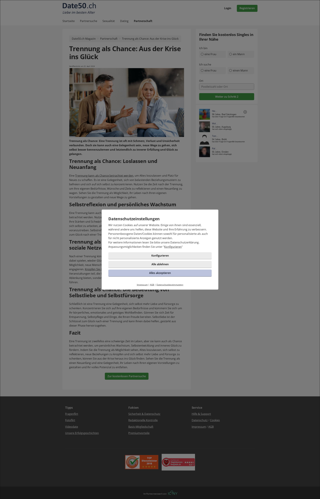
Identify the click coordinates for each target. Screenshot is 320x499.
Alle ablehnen (160, 264)
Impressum (142, 284)
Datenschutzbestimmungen (169, 284)
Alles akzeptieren (160, 273)
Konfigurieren (173, 247)
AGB (152, 284)
